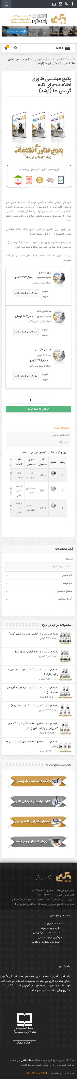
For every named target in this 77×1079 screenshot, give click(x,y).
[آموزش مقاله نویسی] (38, 822)
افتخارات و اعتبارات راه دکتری (46, 942)
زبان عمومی (45, 272)
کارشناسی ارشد (59, 59)
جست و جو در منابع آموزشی (46, 933)
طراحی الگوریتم (43, 350)
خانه (73, 59)
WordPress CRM (37, 1073)
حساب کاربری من (51, 924)
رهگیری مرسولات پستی (49, 938)
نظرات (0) (63, 442)
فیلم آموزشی (40, 59)
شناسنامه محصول (60, 435)
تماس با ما (55, 947)
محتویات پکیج (61, 428)
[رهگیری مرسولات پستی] (38, 781)
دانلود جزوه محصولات (50, 928)
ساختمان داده (44, 311)
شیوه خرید (45, 294)
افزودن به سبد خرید (38, 409)
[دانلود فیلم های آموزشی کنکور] (38, 802)
